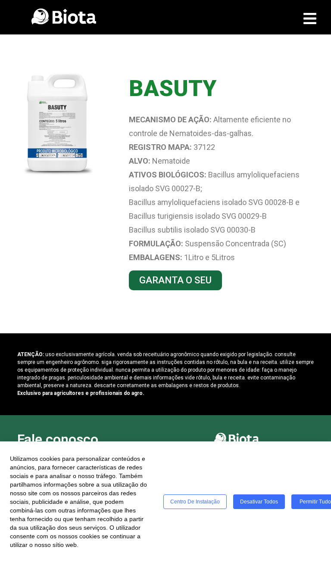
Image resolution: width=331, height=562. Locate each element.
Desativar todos (259, 502)
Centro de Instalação (195, 502)
